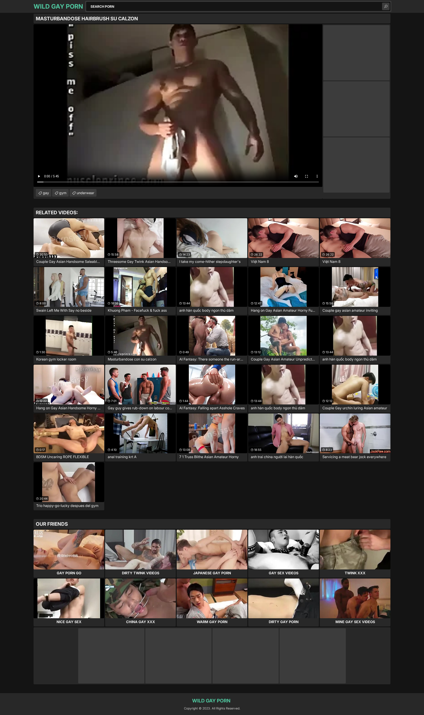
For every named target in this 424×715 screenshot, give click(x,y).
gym (62, 193)
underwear (85, 193)
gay (46, 193)
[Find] (386, 6)
